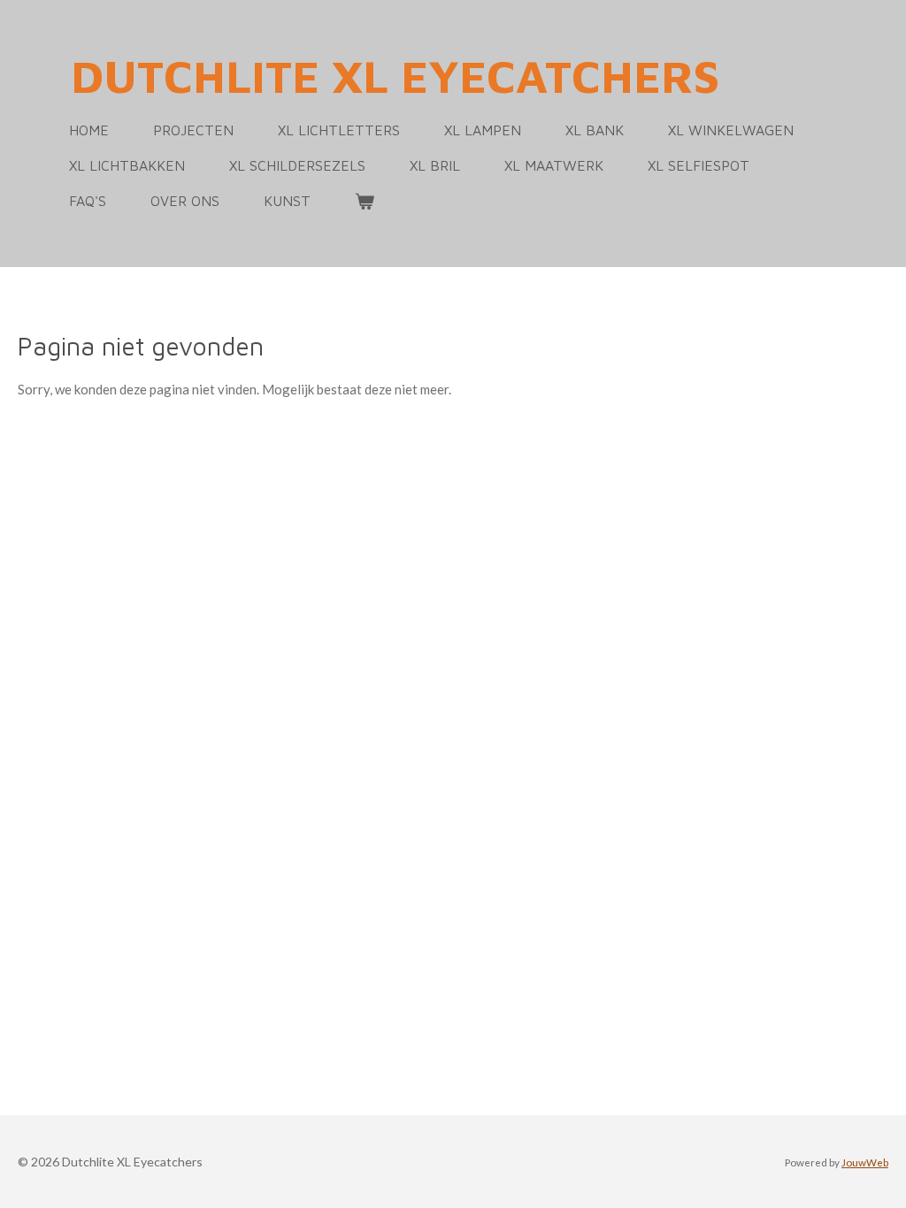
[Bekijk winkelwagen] (364, 200)
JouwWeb (864, 1162)
